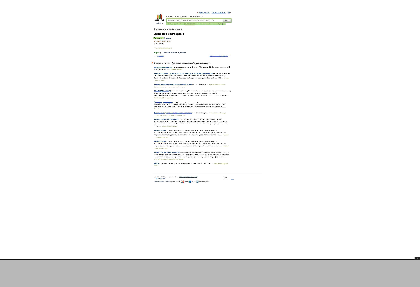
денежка (161, 56)
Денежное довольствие (163, 102)
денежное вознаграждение (218, 56)
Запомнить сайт (204, 12)
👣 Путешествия (160, 178)
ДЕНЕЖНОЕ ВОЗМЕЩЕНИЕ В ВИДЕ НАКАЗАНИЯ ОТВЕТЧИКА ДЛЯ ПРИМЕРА (183, 73)
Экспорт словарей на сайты (162, 181)
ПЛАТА (156, 163)
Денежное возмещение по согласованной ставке (173, 84)
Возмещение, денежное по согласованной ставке (173, 113)
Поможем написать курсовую (174, 53)
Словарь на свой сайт (219, 12)
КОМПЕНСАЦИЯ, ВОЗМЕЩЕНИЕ (166, 119)
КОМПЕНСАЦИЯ (160, 130)
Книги (210, 24)
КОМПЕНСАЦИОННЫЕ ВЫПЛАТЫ (167, 152)
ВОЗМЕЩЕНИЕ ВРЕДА (162, 91)
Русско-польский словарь (175, 24)
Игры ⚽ (220, 24)
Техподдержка (183, 176)
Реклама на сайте (192, 176)
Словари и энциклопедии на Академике (184, 16)
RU (229, 12)
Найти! (227, 20)
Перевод (167, 38)
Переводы (200, 24)
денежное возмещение (163, 67)
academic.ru (159, 23)
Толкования (189, 24)
